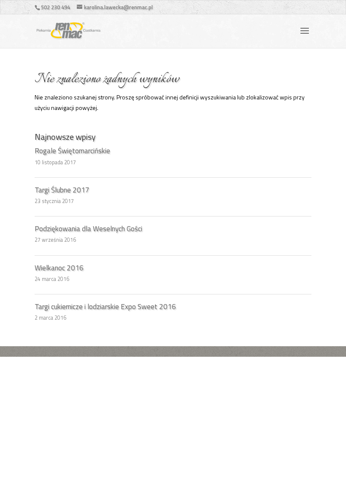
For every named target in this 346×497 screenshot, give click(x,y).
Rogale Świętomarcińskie (72, 150)
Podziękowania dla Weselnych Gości (88, 228)
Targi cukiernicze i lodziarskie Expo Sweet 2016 (105, 306)
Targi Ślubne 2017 (62, 189)
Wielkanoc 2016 (59, 267)
